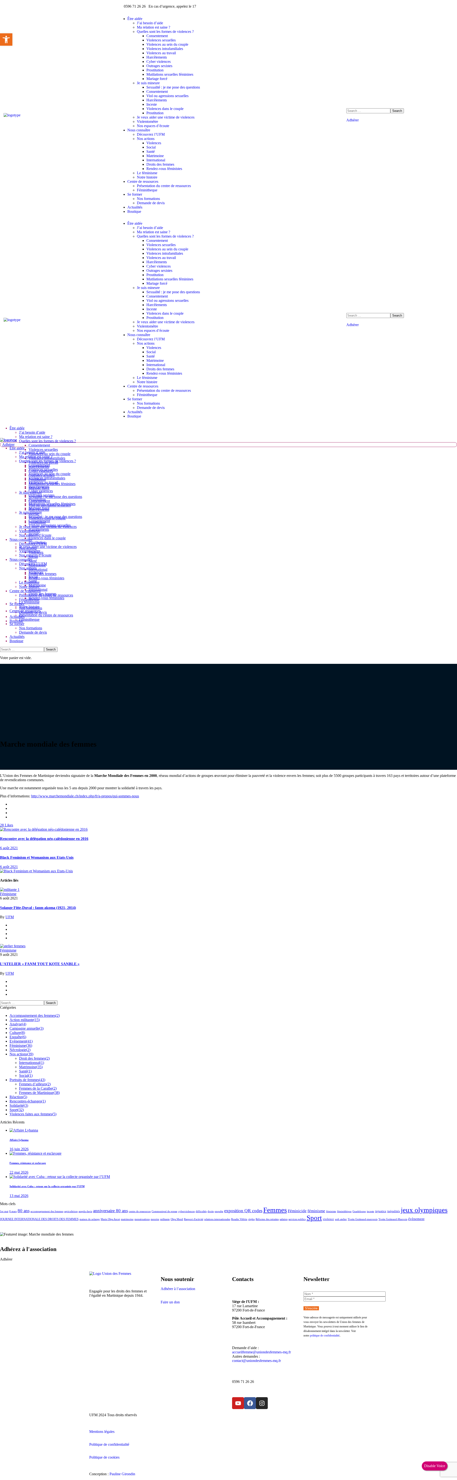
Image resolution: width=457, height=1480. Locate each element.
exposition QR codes (243, 1210)
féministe (331, 1211)
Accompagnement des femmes (35, 1015)
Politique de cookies (104, 1457)
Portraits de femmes (27, 1080)
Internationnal (31, 1063)
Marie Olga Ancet (110, 1219)
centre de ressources (140, 1211)
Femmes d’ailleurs (35, 1084)
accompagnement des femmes (46, 1211)
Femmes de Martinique (39, 1093)
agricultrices (71, 1211)
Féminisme (8, 894)
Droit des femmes (34, 1058)
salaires (284, 1219)
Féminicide (297, 1211)
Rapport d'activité (193, 1219)
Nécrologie (20, 1050)
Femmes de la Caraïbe (38, 1088)
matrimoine (127, 1219)
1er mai (4, 1211)
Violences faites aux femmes (33, 1114)
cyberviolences (186, 1211)
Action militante (25, 1020)
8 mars (13, 1211)
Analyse (18, 1024)
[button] (399, 120)
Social (26, 1075)
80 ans (24, 1210)
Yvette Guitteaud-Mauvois (392, 1219)
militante (165, 1219)
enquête (219, 1211)
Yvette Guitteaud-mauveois (363, 1219)
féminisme (316, 1211)
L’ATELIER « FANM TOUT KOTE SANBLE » (39, 964)
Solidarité (19, 1105)
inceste (370, 1211)
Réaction (18, 1097)
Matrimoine (31, 1067)
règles (251, 1219)
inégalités (393, 1211)
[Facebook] (250, 1403)
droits (211, 1211)
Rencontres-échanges (28, 1101)
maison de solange (89, 1219)
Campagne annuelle (27, 1028)
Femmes (275, 1210)
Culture (17, 1033)
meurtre (155, 1219)
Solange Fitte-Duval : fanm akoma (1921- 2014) (38, 908)
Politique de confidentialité (109, 1444)
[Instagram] (262, 1403)
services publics (297, 1219)
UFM (9, 917)
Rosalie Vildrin (239, 1219)
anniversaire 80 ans (110, 1210)
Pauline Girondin (122, 1474)
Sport (17, 1110)
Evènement (21, 1041)
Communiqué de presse (164, 1211)
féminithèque (344, 1211)
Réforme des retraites (267, 1219)
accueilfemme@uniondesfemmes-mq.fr (261, 1352)
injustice (380, 1211)
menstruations (142, 1219)
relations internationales (217, 1219)
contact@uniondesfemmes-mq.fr (256, 1361)
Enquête (18, 1037)
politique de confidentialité (324, 1335)
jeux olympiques (424, 1210)
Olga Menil (177, 1219)
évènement (416, 1219)
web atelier (341, 1219)
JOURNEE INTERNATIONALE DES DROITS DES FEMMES (39, 1219)
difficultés (201, 1211)
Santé (25, 1071)
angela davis (85, 1211)
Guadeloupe (359, 1211)
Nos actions (21, 1054)
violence (328, 1219)
